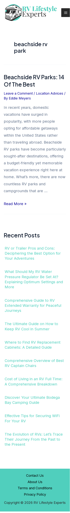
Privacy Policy (35, 494)
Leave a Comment (18, 93)
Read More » (15, 204)
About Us (35, 482)
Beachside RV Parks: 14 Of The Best (34, 80)
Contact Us (35, 475)
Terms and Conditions (35, 488)
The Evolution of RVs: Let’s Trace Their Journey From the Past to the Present (34, 439)
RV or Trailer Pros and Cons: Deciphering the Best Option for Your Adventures (33, 253)
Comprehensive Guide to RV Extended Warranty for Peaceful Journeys (33, 305)
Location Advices (49, 93)
